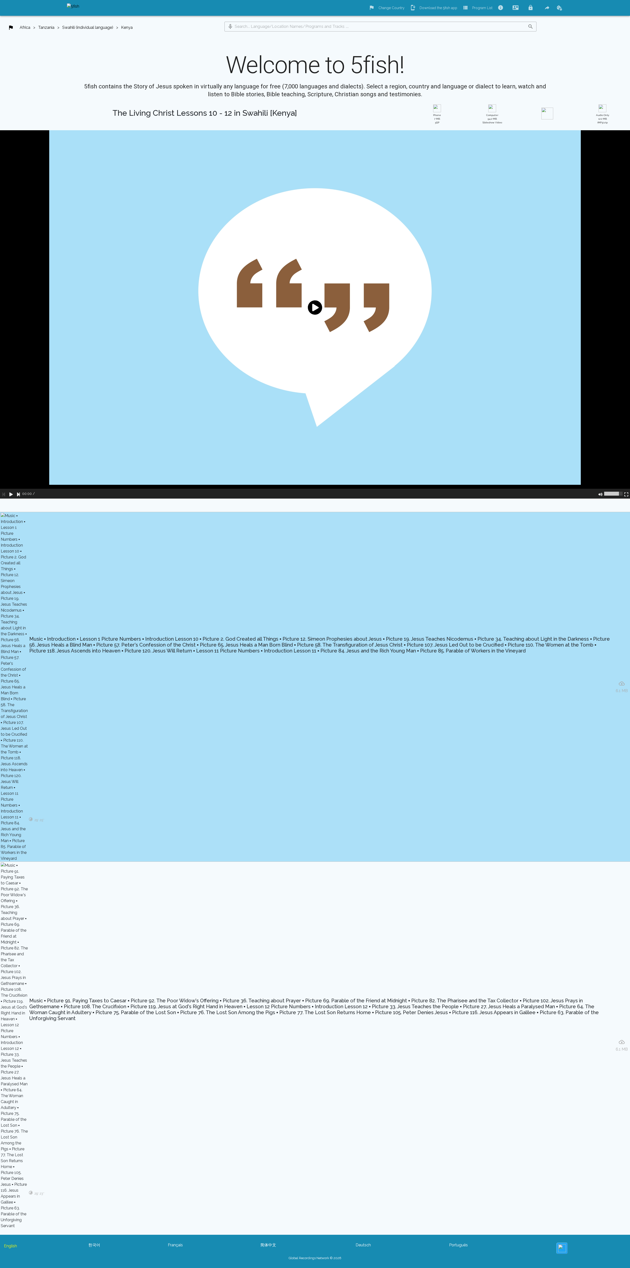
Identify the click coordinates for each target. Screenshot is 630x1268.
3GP (437, 119)
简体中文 (268, 1245)
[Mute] (600, 494)
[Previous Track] (3, 494)
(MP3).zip (602, 119)
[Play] (11, 494)
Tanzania (46, 27)
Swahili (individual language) (87, 27)
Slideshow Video (492, 119)
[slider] (613, 494)
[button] (230, 27)
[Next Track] (18, 494)
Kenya (127, 27)
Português (458, 1245)
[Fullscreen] (626, 494)
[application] (315, 314)
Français (175, 1245)
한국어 (94, 1245)
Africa (25, 27)
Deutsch (363, 1245)
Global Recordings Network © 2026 (315, 1258)
